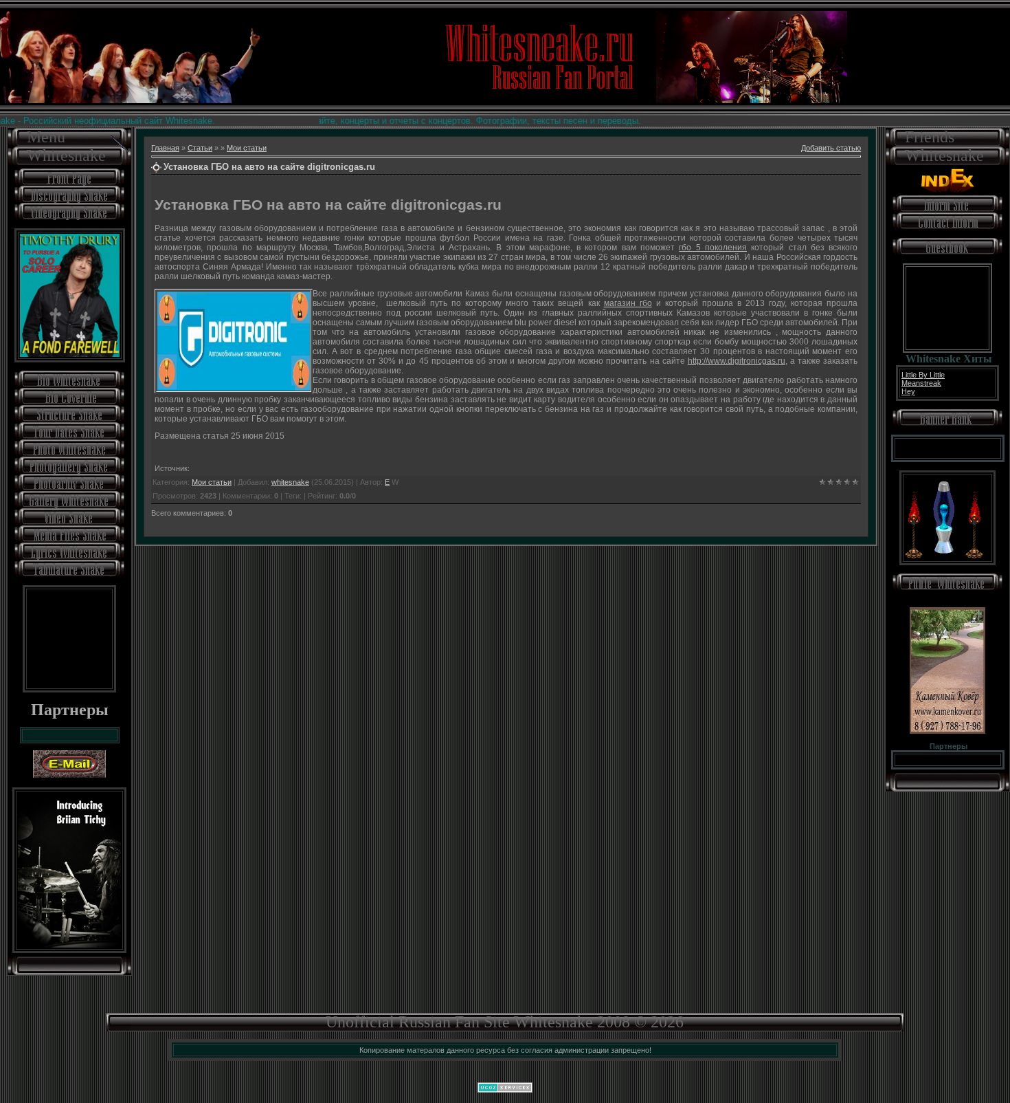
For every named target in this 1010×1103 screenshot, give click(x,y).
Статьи (200, 148)
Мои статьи (247, 148)
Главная (165, 148)
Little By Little (923, 375)
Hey (908, 391)
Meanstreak (921, 383)
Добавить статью (831, 148)
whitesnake (290, 482)
